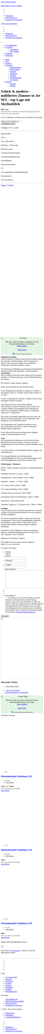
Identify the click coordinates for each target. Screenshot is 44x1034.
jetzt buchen (5, 791)
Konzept (13, 72)
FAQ (7, 61)
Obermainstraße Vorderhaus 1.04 (16, 850)
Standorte (8, 53)
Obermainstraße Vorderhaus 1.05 (16, 776)
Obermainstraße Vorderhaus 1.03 (16, 923)
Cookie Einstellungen (13, 1017)
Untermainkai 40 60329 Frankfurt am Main (14, 1000)
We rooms (9, 65)
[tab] (5, 185)
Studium (13, 76)
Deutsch (13, 84)
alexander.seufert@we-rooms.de (16, 692)
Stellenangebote (15, 67)
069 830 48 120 (11, 1003)
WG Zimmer (14, 51)
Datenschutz (9, 1013)
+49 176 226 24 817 (12, 690)
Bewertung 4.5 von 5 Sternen (11, 6)
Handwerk (9, 55)
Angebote (8, 47)
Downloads (14, 80)
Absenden (5, 616)
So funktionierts (11, 45)
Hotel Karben (15, 69)
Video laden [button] (22, 350)
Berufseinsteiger (15, 78)
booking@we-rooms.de (13, 1005)
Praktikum (13, 74)
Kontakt (8, 63)
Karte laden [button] (22, 708)
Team (7, 59)
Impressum (9, 1015)
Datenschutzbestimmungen (25, 612)
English (12, 86)
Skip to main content (8, 2)
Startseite (8, 979)
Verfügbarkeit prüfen (8, 124)
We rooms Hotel (11, 977)
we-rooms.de (15, 951)
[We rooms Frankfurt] (9, 24)
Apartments (14, 49)
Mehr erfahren (22, 346)
